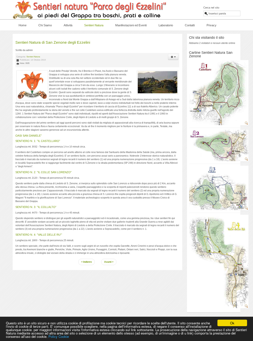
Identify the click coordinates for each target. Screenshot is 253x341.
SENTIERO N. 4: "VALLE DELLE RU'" (38, 234)
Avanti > (108, 262)
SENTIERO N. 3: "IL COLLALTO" (35, 207)
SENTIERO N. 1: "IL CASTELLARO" (37, 141)
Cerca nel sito (211, 7)
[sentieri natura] (32, 85)
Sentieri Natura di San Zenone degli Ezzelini (52, 42)
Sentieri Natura (33, 57)
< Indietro (86, 262)
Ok (232, 322)
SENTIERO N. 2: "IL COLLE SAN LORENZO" (43, 172)
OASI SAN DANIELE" (28, 135)
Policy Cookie (58, 336)
